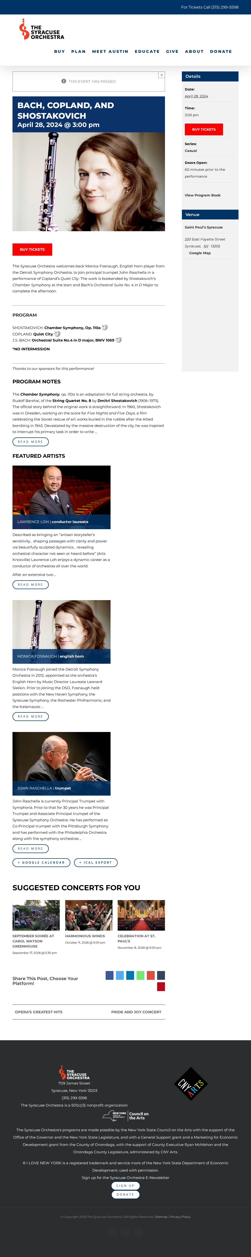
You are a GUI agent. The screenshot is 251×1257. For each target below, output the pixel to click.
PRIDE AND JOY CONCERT (136, 1012)
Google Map (199, 253)
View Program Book (203, 195)
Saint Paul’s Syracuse (204, 227)
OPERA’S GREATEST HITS (39, 1012)
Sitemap (161, 1217)
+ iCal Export (95, 862)
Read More (30, 442)
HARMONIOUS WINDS (85, 936)
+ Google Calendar (41, 862)
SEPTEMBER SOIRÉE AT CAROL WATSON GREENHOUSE (33, 941)
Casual (191, 151)
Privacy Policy (180, 1217)
